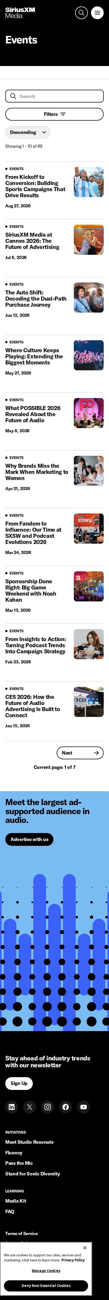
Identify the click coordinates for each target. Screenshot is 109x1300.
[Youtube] (83, 1107)
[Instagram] (47, 1107)
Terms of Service (21, 1233)
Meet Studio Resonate (29, 1142)
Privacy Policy (73, 1260)
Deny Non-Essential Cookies (46, 1285)
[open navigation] (97, 12)
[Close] (85, 1248)
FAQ (9, 1211)
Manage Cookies (46, 1270)
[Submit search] (13, 96)
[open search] (81, 12)
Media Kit (15, 1201)
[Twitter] (29, 1107)
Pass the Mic (19, 1163)
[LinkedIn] (11, 1107)
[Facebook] (65, 1107)
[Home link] (20, 12)
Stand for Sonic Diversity (32, 1174)
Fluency (13, 1153)
